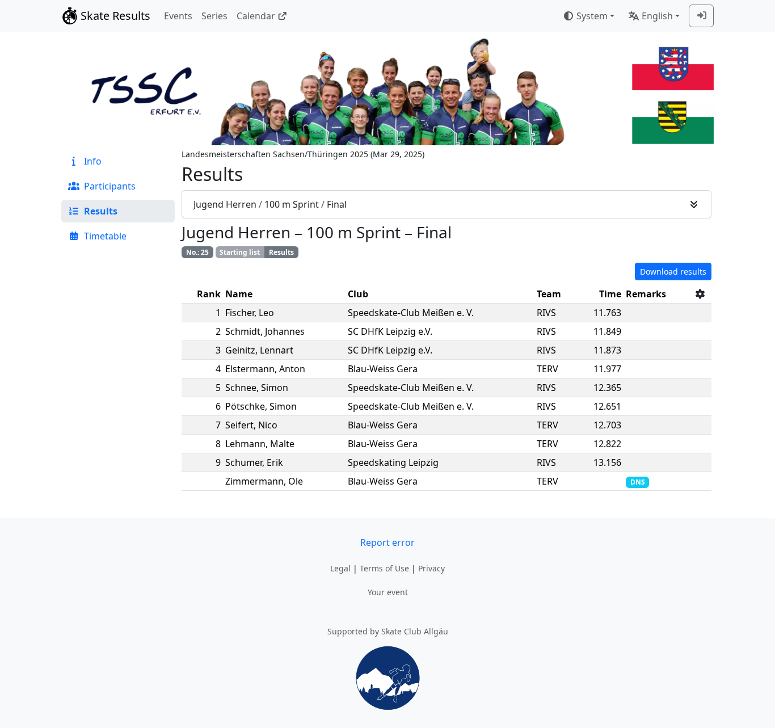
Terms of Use (384, 568)
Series (214, 16)
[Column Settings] (700, 294)
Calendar (256, 16)
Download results (673, 271)
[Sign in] (701, 16)
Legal (340, 568)
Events (178, 16)
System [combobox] (592, 16)
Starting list (240, 252)
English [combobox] (657, 16)
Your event (388, 592)
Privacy (431, 568)
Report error (387, 542)
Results (281, 252)
